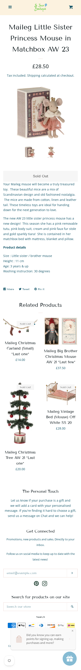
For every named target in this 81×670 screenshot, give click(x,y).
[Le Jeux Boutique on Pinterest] (36, 584)
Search (40, 616)
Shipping (33, 75)
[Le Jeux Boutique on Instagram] (44, 584)
